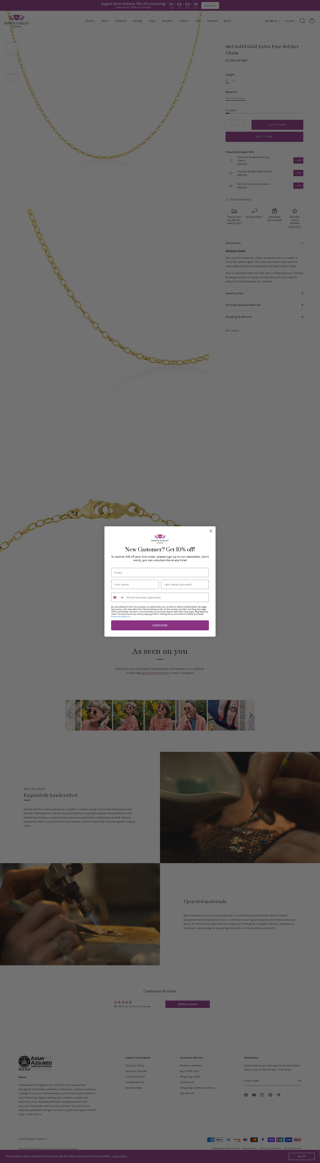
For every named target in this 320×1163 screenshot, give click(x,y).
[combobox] (118, 597)
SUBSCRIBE (160, 625)
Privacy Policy (116, 617)
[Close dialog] (211, 531)
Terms (128, 617)
